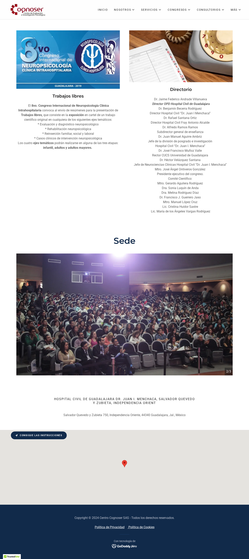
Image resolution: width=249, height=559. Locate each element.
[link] (27, 9)
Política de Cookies (141, 527)
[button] (124, 9)
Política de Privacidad (109, 527)
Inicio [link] (103, 9)
